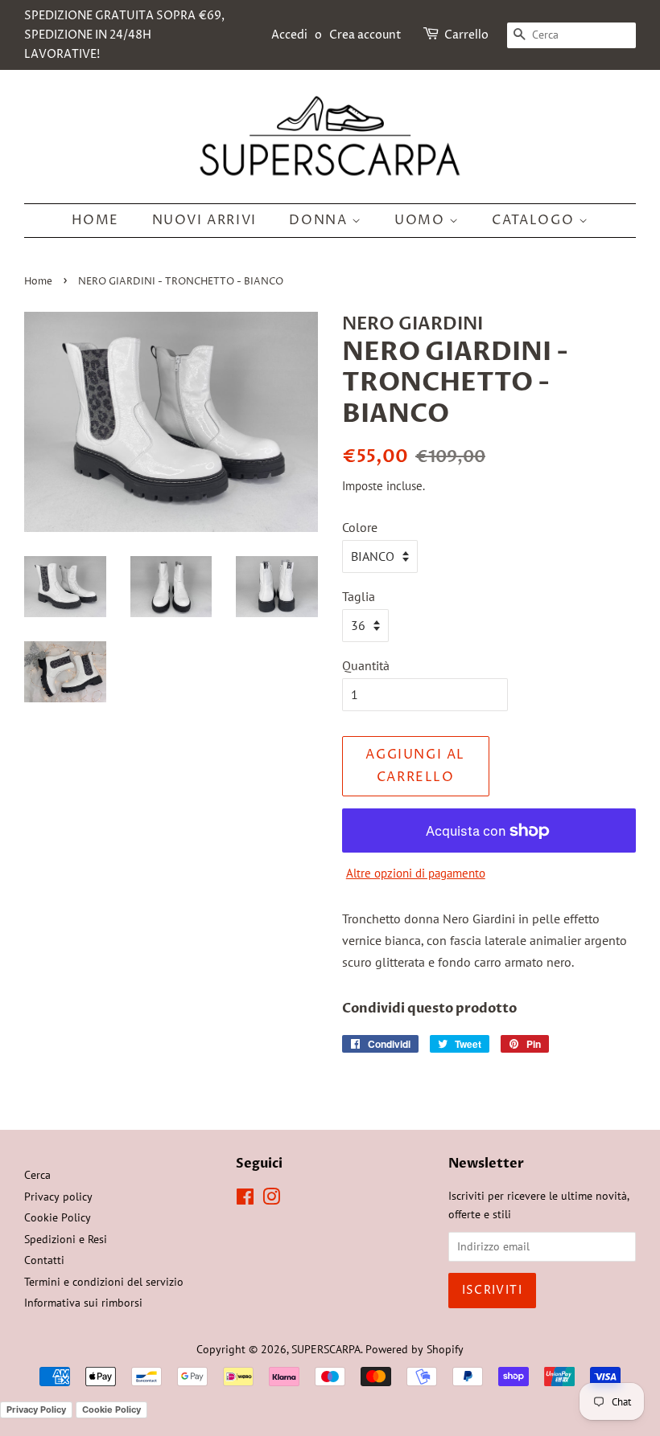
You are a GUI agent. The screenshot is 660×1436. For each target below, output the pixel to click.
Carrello (466, 35)
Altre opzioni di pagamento (415, 873)
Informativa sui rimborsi (83, 1302)
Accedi (289, 35)
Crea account (365, 35)
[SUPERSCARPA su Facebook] (245, 1200)
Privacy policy (58, 1196)
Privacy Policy (36, 1409)
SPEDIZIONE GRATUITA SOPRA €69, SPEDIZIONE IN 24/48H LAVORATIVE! (124, 35)
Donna (320, 220)
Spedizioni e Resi (65, 1239)
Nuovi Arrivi (204, 220)
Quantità (366, 665)
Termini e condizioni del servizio (104, 1281)
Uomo (421, 220)
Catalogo (535, 220)
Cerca (37, 1175)
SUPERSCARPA (326, 1349)
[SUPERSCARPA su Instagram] (271, 1200)
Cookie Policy (57, 1217)
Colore (359, 527)
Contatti (44, 1260)
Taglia (358, 596)
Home (95, 220)
